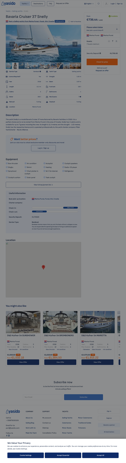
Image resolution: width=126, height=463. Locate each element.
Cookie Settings (26, 455)
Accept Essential (63, 455)
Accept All (100, 455)
